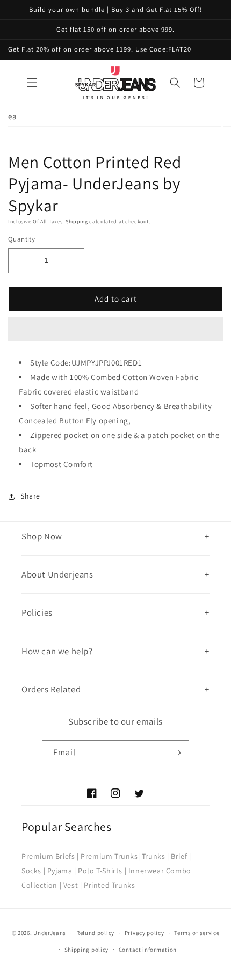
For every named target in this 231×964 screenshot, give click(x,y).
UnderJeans (49, 933)
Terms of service (196, 933)
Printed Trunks (109, 885)
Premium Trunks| (110, 856)
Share (30, 496)
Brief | (181, 856)
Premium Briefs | (50, 856)
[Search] (175, 82)
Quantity (21, 239)
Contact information (148, 949)
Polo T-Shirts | (102, 870)
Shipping (77, 221)
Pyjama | (61, 870)
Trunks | (155, 856)
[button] (115, 329)
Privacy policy (144, 933)
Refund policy (95, 933)
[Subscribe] (177, 752)
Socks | (33, 870)
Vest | (72, 885)
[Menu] (32, 82)
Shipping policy (86, 949)
